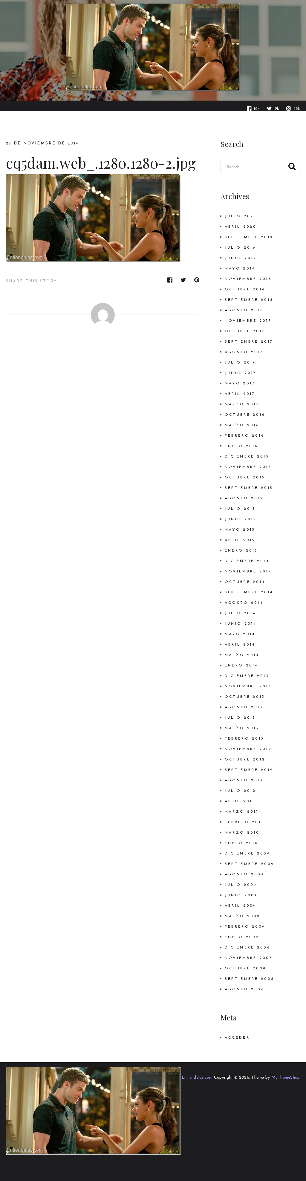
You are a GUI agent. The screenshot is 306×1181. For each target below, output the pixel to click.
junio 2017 (241, 373)
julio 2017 (240, 362)
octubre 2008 (245, 968)
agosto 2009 (244, 874)
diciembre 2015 (247, 456)
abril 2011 (240, 801)
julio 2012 (240, 791)
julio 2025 (241, 216)
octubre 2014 (245, 582)
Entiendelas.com (197, 1077)
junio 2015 (241, 519)
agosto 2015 (244, 498)
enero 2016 (241, 446)
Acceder (237, 1038)
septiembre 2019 (249, 237)
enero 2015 (241, 550)
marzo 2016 (242, 425)
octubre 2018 (245, 289)
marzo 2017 (242, 404)
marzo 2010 (242, 832)
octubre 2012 (245, 759)
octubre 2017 (245, 331)
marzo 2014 (242, 655)
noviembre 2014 (248, 571)
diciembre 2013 (247, 676)
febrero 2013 (244, 738)
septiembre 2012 (249, 770)
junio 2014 (241, 624)
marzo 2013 (242, 728)
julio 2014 (240, 613)
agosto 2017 (244, 352)
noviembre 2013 (248, 686)
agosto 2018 (244, 310)
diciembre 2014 (247, 561)
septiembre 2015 (249, 488)
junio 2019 (241, 258)
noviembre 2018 (248, 279)
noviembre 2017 (248, 321)
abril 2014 (240, 644)
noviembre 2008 (249, 958)
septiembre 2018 (249, 300)
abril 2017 (240, 394)
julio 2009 (241, 885)
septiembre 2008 (249, 979)
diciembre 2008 (247, 947)
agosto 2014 (244, 603)
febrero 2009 (245, 927)
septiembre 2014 (249, 592)
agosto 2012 (244, 780)
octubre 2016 (245, 415)
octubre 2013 (245, 697)
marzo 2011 (242, 812)
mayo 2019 (240, 268)
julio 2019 (240, 248)
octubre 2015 (245, 477)
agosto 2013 (244, 707)
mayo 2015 (240, 530)
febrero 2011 (244, 822)
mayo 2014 (240, 634)
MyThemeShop (285, 1077)
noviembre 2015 (248, 467)
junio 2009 (241, 895)
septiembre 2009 (249, 864)
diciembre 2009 (247, 853)
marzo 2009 (242, 916)
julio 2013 (240, 718)
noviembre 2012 (248, 749)
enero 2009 (242, 937)
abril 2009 (240, 906)
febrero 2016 (244, 436)
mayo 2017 (240, 383)
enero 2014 (241, 665)
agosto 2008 (244, 989)
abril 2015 (240, 540)
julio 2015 (240, 509)
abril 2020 (241, 227)
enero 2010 (241, 843)
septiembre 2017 (249, 342)
